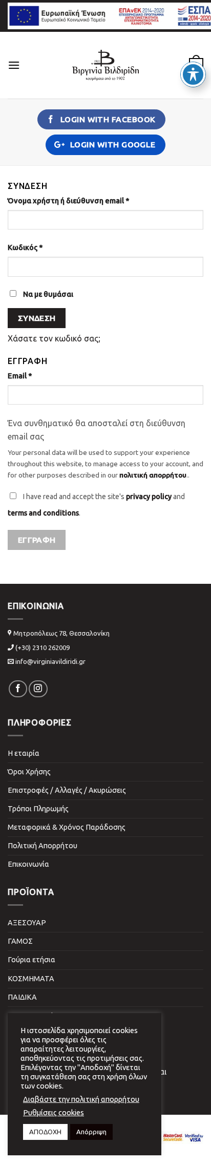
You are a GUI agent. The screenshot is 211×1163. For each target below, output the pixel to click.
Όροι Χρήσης (29, 772)
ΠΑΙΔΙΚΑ (22, 997)
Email (20, 376)
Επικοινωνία (28, 864)
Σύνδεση (37, 318)
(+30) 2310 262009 (42, 647)
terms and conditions (43, 513)
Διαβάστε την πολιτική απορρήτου (81, 1099)
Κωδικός (25, 247)
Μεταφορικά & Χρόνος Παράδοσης (66, 827)
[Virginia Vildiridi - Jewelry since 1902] (105, 65)
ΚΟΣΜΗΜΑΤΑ (31, 979)
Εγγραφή (37, 540)
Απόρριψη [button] (91, 1131)
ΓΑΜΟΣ (20, 941)
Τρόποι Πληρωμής (38, 809)
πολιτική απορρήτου (152, 475)
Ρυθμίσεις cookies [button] (53, 1112)
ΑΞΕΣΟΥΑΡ (27, 923)
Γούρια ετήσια (31, 960)
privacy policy (149, 496)
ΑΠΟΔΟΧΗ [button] (45, 1131)
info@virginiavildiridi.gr (50, 661)
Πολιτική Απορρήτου (42, 846)
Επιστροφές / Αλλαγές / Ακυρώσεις (67, 790)
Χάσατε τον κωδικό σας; (54, 338)
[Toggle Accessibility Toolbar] (193, 74)
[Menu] (14, 65)
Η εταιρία (23, 753)
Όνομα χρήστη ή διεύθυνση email (68, 201)
